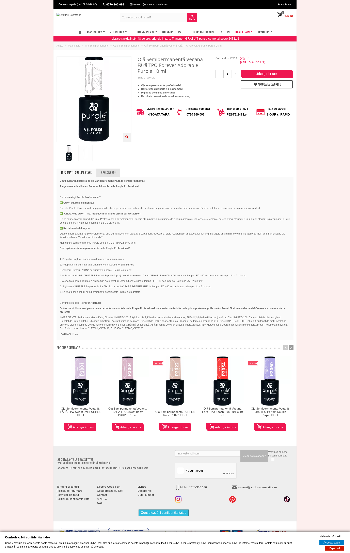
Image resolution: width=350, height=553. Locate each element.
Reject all (334, 548)
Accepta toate (331, 542)
